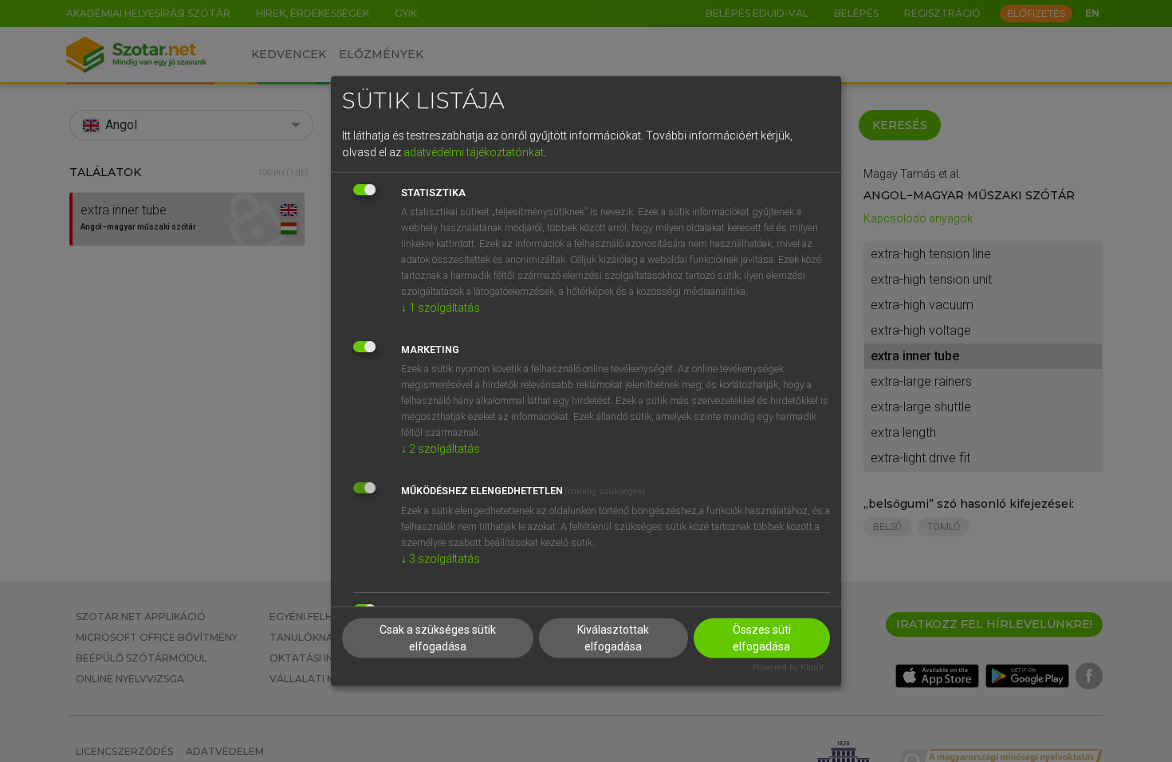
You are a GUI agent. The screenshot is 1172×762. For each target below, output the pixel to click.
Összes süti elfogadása (762, 638)
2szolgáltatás (440, 448)
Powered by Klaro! (788, 667)
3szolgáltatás (440, 558)
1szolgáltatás (440, 306)
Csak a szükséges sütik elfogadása (438, 638)
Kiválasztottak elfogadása (613, 638)
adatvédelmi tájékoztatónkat (473, 151)
